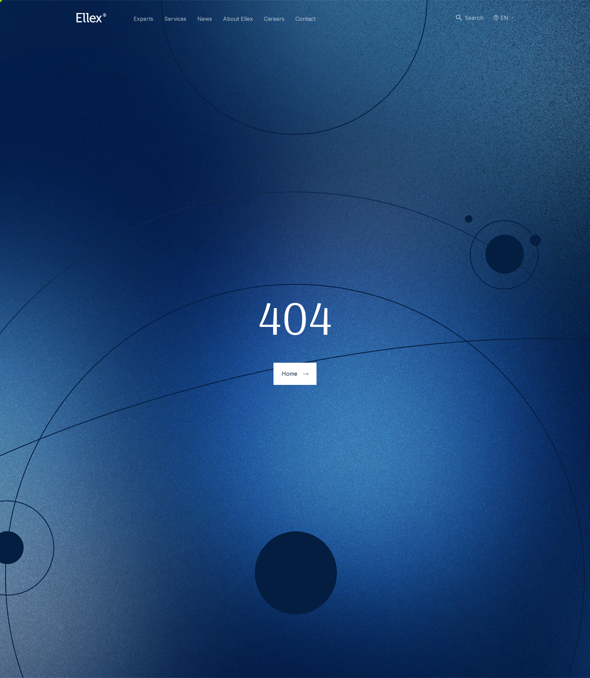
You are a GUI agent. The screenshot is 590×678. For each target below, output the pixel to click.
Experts (143, 18)
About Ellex (238, 18)
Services (175, 18)
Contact (305, 18)
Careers (274, 18)
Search (474, 17)
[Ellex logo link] (91, 18)
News (204, 18)
